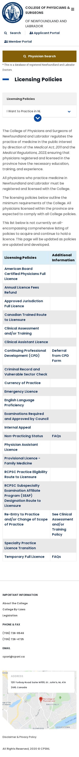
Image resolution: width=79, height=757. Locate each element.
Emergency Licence (21, 391)
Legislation (10, 615)
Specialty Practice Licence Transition (20, 545)
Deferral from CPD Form (60, 355)
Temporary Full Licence (24, 556)
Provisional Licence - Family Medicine (22, 461)
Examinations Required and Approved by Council (26, 416)
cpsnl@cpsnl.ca (14, 656)
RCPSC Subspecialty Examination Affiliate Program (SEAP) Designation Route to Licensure (22, 495)
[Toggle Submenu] (69, 111)
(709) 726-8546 (13, 633)
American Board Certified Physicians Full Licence (25, 273)
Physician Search (42, 56)
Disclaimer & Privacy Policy (19, 737)
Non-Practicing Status (23, 436)
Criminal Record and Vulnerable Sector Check (25, 372)
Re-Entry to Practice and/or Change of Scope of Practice (26, 519)
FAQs (56, 436)
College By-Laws (14, 609)
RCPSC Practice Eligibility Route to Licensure (25, 474)
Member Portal (20, 41)
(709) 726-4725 (13, 639)
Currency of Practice (22, 382)
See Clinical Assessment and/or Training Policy (62, 524)
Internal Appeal (17, 427)
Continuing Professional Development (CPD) (25, 353)
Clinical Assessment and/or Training (21, 331)
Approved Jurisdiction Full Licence (23, 304)
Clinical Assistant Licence (26, 342)
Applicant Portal (46, 33)
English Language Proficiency (19, 403)
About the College (15, 603)
